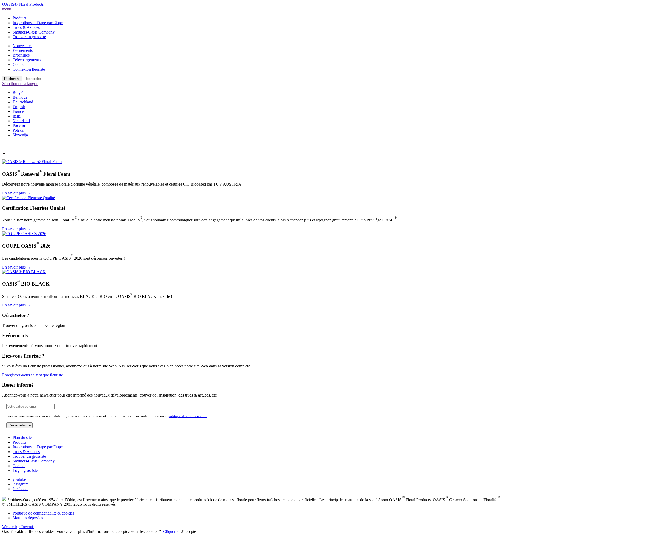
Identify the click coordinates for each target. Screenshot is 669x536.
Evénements (23, 50)
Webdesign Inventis (18, 526)
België (18, 92)
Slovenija (20, 135)
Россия (19, 125)
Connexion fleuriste (29, 69)
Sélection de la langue (20, 83)
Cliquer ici (171, 531)
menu (6, 9)
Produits (19, 18)
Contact (19, 64)
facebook (20, 489)
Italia (17, 116)
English (19, 106)
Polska (18, 130)
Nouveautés (22, 45)
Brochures (21, 55)
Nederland (21, 121)
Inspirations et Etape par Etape (38, 22)
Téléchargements (27, 60)
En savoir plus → (16, 193)
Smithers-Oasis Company (34, 32)
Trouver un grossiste (29, 37)
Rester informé (19, 425)
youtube (19, 479)
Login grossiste (25, 470)
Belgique (20, 97)
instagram (20, 484)
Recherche (12, 79)
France (18, 111)
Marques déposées (28, 518)
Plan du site (22, 437)
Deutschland (23, 102)
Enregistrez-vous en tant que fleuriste (32, 375)
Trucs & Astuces (26, 27)
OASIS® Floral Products (23, 4)
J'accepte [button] (188, 531)
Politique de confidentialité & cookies (43, 513)
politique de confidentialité (187, 416)
